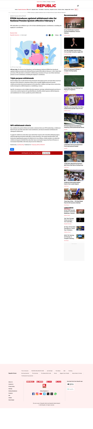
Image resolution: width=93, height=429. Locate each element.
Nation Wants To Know (77, 385)
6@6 (64, 382)
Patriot (55, 385)
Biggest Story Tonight (64, 385)
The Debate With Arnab (46, 385)
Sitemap (10, 400)
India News (66, 167)
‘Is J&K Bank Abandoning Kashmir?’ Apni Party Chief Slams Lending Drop (73, 164)
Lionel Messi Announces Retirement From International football (73, 145)
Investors (11, 405)
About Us (11, 393)
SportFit (65, 91)
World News (66, 205)
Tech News (66, 240)
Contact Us (11, 396)
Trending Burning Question (27, 387)
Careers (10, 409)
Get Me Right (50, 382)
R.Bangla (48, 1)
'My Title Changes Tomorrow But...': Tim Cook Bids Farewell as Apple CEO (73, 51)
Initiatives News (67, 110)
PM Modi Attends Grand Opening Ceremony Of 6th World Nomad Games (74, 126)
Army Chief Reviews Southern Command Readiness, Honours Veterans (72, 31)
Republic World (39, 1)
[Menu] (77, 6)
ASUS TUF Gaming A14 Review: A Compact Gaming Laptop (72, 70)
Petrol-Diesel (11, 411)
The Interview (35, 385)
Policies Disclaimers (13, 402)
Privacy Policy (12, 398)
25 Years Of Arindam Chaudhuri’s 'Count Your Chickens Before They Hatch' (69, 229)
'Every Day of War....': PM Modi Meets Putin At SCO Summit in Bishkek (73, 202)
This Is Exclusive (24, 382)
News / (10, 12)
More (76, 9)
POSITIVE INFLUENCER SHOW (37, 382)
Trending (70, 382)
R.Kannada (53, 1)
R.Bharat (44, 1)
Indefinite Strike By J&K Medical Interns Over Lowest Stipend (72, 183)
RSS (9, 407)
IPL (12, 149)
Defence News (67, 35)
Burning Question (25, 385)
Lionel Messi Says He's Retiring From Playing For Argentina (73, 88)
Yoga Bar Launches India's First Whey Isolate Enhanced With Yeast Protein (73, 107)
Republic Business (14, 35)
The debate (58, 382)
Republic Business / (16, 12)
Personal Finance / (23, 12)
